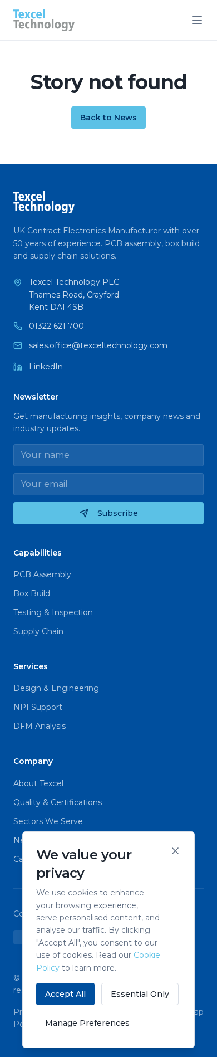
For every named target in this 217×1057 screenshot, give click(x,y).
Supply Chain (38, 631)
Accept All (65, 994)
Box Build (31, 593)
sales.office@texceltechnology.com (98, 345)
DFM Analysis (39, 726)
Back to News (108, 118)
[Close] (175, 850)
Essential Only (140, 994)
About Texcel (38, 783)
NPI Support (37, 707)
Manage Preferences (87, 1023)
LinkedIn (46, 367)
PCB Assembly (42, 574)
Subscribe (117, 513)
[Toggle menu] (197, 20)
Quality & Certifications (57, 802)
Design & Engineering (56, 688)
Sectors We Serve (48, 821)
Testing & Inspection (53, 612)
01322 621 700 (56, 326)
